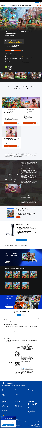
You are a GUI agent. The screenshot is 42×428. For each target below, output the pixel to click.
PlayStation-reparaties (5, 406)
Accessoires (16, 2)
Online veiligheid (30, 391)
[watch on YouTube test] (25, 77)
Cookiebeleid (33, 425)
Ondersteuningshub (5, 402)
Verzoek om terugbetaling (5, 409)
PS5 (6, 2)
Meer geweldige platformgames (25, 5)
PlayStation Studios (5, 391)
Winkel (4, 2)
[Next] (40, 75)
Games (9, 2)
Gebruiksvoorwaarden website (25, 425)
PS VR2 (16, 391)
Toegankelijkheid (30, 390)
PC (18, 5)
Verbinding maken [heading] (31, 401)
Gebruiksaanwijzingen (5, 410)
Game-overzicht (13, 5)
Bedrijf (3, 394)
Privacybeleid (19, 425)
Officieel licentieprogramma (19, 409)
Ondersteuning (24, 2)
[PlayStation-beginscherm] (2, 3)
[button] (40, 8)
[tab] (19, 315)
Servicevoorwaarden (18, 402)
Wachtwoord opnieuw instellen (6, 407)
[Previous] (2, 75)
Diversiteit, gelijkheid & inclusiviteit (33, 393)
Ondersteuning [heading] (4, 401)
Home (3, 385)
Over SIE (3, 389)
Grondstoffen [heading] (17, 401)
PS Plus (12, 2)
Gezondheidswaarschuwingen (25, 368)
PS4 (15, 390)
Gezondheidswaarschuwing (19, 406)
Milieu (28, 389)
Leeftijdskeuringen (17, 405)
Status (3, 405)
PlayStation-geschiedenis (5, 395)
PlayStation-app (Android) (31, 411)
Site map (29, 425)
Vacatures (3, 390)
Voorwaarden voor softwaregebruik (37, 425)
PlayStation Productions (5, 393)
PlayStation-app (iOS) (31, 410)
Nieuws (20, 2)
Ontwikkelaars (17, 407)
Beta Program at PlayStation (32, 412)
